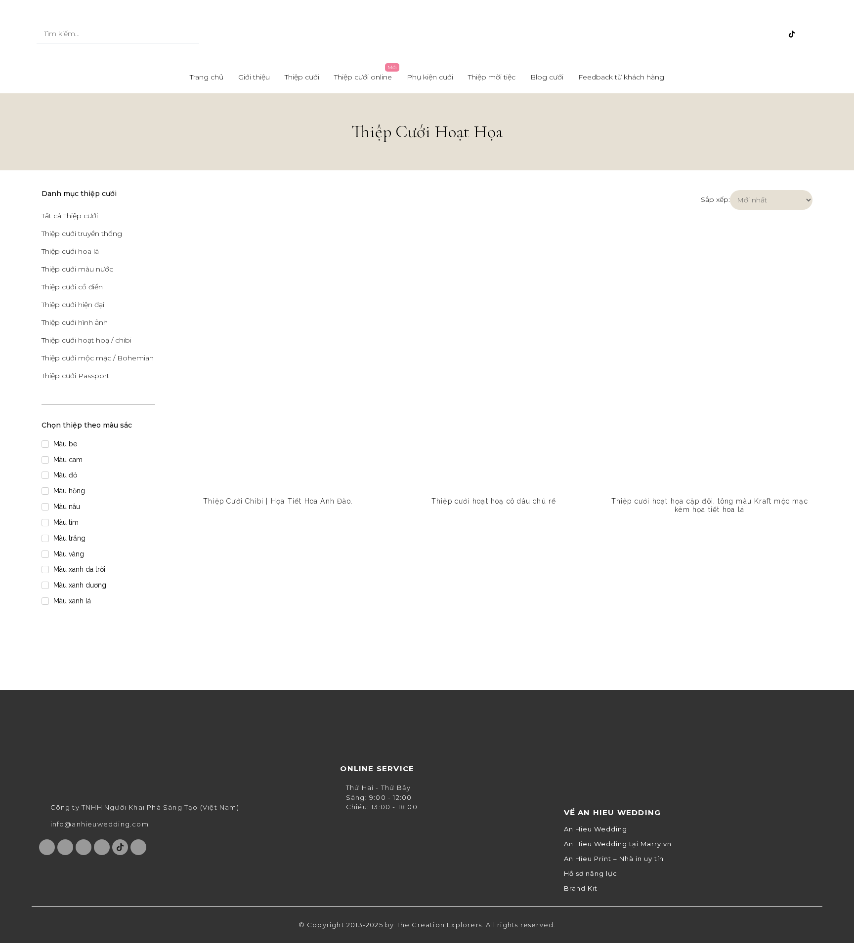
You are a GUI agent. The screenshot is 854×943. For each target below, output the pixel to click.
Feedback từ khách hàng (621, 77)
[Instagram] (743, 34)
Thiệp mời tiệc (491, 77)
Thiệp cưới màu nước (77, 269)
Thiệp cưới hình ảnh (75, 322)
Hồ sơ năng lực (590, 873)
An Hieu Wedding (595, 829)
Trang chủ (206, 77)
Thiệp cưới (302, 77)
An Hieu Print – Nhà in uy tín (614, 859)
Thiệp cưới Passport (75, 375)
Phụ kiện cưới (430, 77)
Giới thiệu (254, 77)
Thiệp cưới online (363, 77)
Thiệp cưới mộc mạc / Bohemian (98, 358)
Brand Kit (581, 888)
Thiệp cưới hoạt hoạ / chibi (86, 340)
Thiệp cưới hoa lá (70, 251)
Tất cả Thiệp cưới (70, 215)
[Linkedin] (808, 34)
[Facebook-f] (726, 34)
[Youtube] (759, 34)
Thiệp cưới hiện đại (73, 304)
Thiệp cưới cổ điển (72, 286)
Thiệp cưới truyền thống (82, 233)
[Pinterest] (775, 34)
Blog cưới (546, 77)
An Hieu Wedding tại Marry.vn (618, 844)
